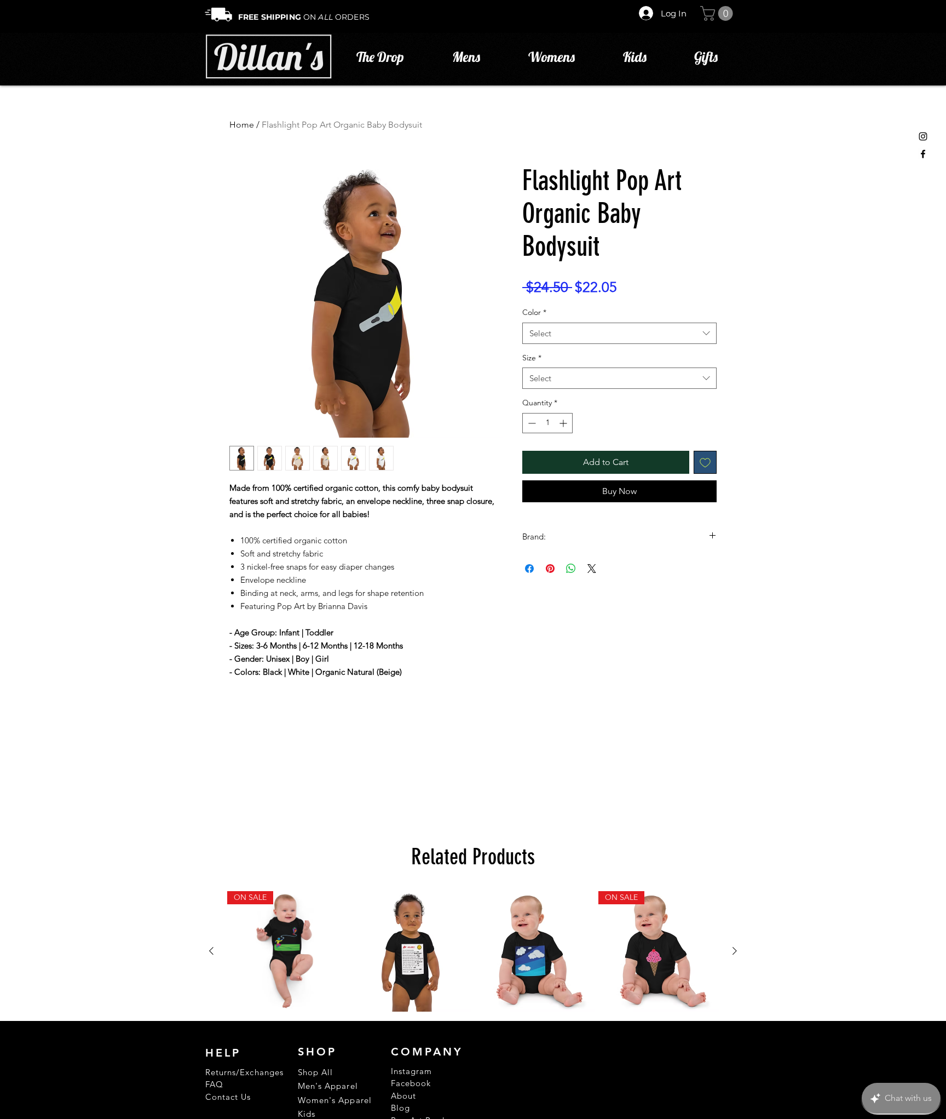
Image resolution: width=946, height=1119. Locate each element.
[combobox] (619, 333)
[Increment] (564, 423)
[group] (473, 951)
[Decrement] (531, 423)
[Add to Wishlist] (705, 462)
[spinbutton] (547, 423)
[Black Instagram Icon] (923, 136)
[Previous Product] (211, 950)
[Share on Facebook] (529, 568)
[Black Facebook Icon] (923, 153)
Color (534, 312)
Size (531, 358)
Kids (306, 1114)
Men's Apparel (328, 1086)
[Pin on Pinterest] (550, 568)
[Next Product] (734, 950)
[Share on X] (591, 568)
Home (241, 124)
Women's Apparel (335, 1100)
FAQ (214, 1084)
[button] (718, 13)
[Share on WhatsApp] (571, 568)
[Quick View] (411, 951)
